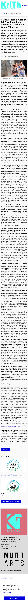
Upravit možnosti (7, 592)
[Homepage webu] (11, 5)
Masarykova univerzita (9, 576)
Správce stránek (4, 578)
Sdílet (6, 449)
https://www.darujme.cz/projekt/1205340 (10, 426)
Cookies (10, 578)
